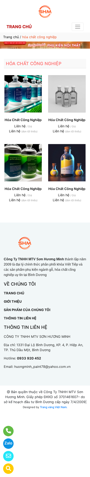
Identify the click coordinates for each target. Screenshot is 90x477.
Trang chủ (11, 37)
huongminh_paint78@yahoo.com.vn (42, 366)
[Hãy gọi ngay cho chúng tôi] (6, 431)
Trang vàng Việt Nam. (53, 407)
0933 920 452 (29, 358)
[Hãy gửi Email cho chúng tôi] (6, 456)
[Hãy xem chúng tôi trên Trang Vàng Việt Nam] (6, 468)
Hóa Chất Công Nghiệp (23, 120)
